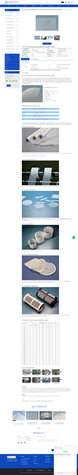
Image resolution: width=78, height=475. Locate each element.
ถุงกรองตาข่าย (12, 30)
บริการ (35, 461)
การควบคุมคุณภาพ (50, 5)
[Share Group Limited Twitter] (69, 2)
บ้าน (9, 5)
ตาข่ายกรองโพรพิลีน (12, 21)
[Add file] (55, 473)
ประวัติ (35, 460)
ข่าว (6, 64)
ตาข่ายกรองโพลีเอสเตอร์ (12, 12)
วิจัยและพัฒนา (48, 461)
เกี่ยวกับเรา (34, 5)
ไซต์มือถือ (49, 470)
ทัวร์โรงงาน (42, 5)
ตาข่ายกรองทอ (12, 15)
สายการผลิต (47, 458)
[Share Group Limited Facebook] (66, 2)
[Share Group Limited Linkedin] (72, 2)
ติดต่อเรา (59, 5)
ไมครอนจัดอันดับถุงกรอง (12, 27)
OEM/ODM (47, 460)
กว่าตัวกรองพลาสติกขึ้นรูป (12, 52)
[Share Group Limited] (7, 81)
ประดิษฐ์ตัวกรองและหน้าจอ (12, 24)
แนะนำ (35, 458)
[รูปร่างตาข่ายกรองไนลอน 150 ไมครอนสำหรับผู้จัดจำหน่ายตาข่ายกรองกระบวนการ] (45, 415)
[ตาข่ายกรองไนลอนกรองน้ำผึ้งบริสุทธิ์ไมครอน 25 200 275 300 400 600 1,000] (32, 415)
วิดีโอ (25, 5)
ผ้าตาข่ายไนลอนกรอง (26, 401)
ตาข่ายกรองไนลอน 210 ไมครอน (46, 401)
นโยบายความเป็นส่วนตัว (40, 470)
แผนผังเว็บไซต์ (29, 470)
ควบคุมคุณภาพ (8, 59)
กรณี (6, 66)
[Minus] (75, 448)
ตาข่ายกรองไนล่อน (12, 18)
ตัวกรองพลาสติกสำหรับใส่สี (35, 401)
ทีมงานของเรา (36, 463)
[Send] (75, 473)
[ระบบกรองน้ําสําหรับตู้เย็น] (19, 415)
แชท (68, 5)
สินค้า (17, 5)
